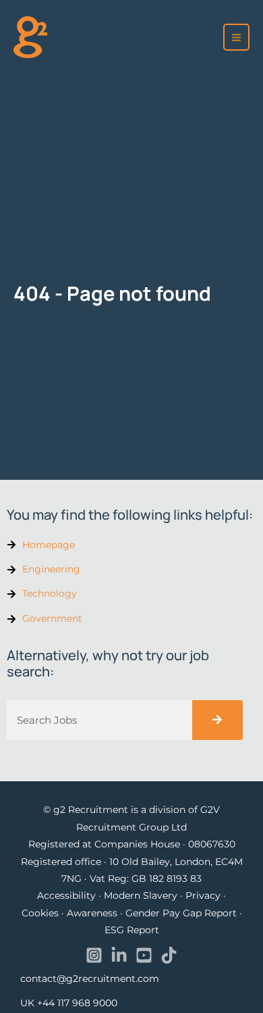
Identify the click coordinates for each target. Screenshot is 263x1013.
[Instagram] (94, 955)
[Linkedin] (119, 955)
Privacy (203, 895)
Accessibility (66, 895)
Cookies (40, 913)
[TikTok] (168, 955)
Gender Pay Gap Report (181, 913)
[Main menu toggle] (236, 37)
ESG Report (132, 929)
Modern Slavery (140, 895)
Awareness (92, 913)
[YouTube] (144, 955)
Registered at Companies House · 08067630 (131, 844)
